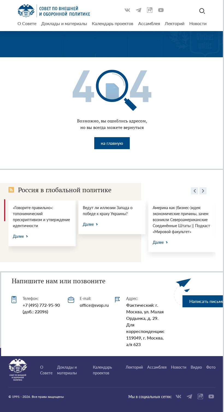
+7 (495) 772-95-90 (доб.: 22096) (41, 308)
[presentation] (194, 191)
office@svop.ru (94, 305)
